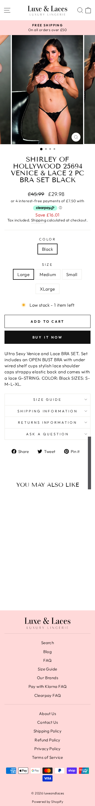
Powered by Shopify (47, 801)
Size (47, 264)
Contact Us (47, 722)
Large (23, 274)
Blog (47, 651)
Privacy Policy (47, 748)
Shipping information (47, 411)
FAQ (47, 660)
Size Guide (47, 399)
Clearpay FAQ (47, 695)
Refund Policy (47, 739)
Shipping (38, 220)
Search (47, 642)
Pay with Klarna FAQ (47, 686)
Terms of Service (47, 757)
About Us (47, 713)
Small (72, 274)
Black (47, 249)
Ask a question (47, 434)
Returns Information (47, 422)
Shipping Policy (47, 730)
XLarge (47, 289)
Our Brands (47, 677)
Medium (48, 274)
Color (47, 239)
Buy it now (47, 337)
